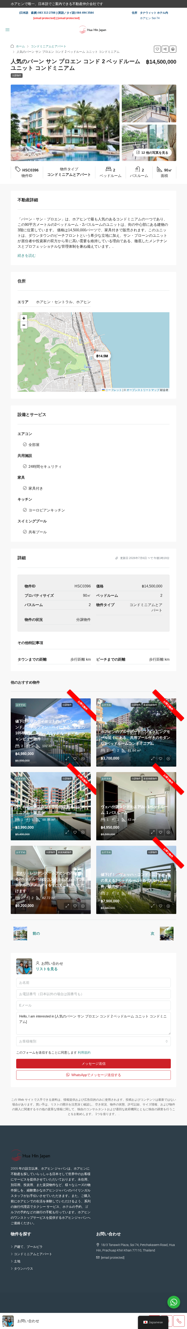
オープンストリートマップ (143, 390)
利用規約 (84, 1052)
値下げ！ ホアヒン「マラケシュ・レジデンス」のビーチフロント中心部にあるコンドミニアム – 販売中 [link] (50, 807)
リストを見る (47, 969)
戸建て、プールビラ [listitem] (28, 1246)
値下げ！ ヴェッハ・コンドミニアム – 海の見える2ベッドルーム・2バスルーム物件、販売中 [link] (135, 880)
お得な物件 (83, 705)
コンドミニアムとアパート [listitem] (33, 1254)
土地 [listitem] (17, 1261)
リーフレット (113, 390)
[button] (157, 49)
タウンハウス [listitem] (23, 1268)
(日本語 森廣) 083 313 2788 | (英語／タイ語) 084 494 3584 (56, 12)
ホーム (20, 46)
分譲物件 (16, 75)
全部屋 (34, 445)
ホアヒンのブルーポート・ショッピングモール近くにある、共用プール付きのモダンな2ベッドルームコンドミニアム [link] (135, 737)
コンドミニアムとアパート (48, 46)
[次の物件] (167, 933)
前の (36, 933)
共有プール (38, 532)
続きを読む (27, 255)
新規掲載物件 (150, 705)
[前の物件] (20, 933)
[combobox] (93, 1041)
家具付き (36, 488)
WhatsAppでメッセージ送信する (95, 1075)
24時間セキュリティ (45, 466)
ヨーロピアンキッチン (47, 510)
